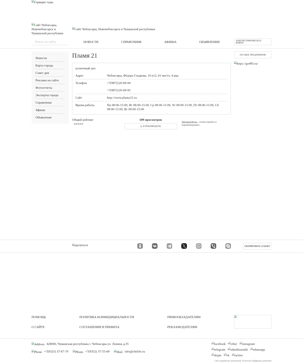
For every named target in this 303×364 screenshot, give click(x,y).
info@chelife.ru (135, 351)
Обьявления (43, 117)
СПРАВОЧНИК (131, 42)
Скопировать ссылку (257, 246)
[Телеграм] (219, 350)
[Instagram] (248, 344)
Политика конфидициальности (106, 317)
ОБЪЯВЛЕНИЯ (209, 42)
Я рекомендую (152, 126)
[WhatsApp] (199, 246)
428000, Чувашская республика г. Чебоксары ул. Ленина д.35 (88, 344)
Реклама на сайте (47, 80)
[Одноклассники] (140, 246)
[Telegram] (169, 246)
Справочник (44, 102)
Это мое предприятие (252, 55)
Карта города (44, 65)
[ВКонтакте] (154, 246)
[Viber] (213, 246)
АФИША (170, 42)
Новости (41, 58)
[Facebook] (219, 344)
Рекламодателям (182, 327)
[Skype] (228, 246)
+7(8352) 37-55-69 (97, 351)
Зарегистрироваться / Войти (249, 41)
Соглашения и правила (99, 327)
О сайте (38, 327)
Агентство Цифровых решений (256, 361)
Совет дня (42, 73)
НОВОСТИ (90, 42)
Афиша (40, 110)
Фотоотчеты (44, 87)
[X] (184, 246)
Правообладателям (184, 317)
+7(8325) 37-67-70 (56, 351)
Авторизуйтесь (190, 122)
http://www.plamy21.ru (122, 97)
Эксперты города (47, 95)
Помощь (39, 317)
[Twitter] (238, 356)
